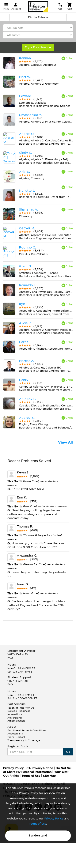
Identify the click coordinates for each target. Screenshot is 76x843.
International (15, 714)
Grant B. (25, 266)
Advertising (14, 717)
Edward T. (27, 96)
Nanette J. (27, 190)
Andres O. (26, 133)
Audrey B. (27, 417)
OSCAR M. (27, 228)
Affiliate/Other (16, 720)
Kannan (25, 58)
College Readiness (18, 710)
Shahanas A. (28, 209)
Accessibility (15, 733)
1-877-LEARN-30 (17, 654)
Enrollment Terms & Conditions (26, 730)
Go (68, 751)
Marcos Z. (26, 361)
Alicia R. (25, 323)
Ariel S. (24, 171)
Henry (23, 380)
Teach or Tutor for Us (20, 707)
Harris (23, 342)
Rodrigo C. (27, 247)
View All (65, 442)
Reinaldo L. (28, 285)
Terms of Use (37, 823)
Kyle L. (24, 304)
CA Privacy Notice (39, 768)
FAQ (10, 657)
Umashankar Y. (30, 115)
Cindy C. (25, 152)
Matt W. (25, 77)
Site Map (49, 775)
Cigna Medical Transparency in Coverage (23, 739)
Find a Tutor (37, 17)
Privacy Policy (53, 818)
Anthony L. (27, 399)
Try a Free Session (38, 47)
